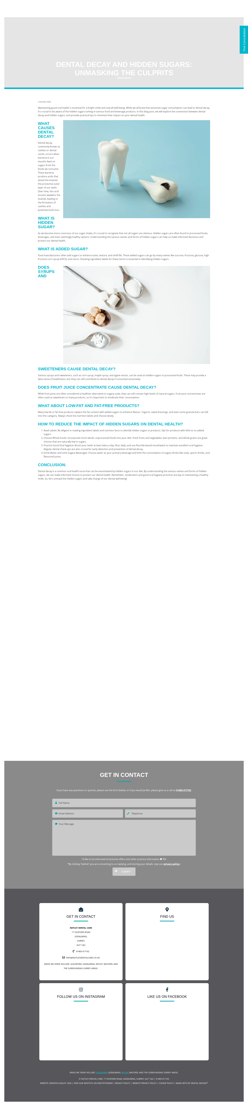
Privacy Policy (122, 1083)
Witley (124, 1072)
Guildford (76, 964)
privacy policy (171, 864)
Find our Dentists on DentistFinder (93, 1083)
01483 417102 (183, 790)
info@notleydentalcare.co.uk (83, 957)
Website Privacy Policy (144, 1083)
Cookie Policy (166, 1083)
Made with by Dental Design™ (192, 1083)
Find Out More (181, 544)
